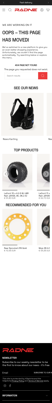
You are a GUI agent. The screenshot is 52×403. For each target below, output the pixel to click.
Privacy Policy (17, 381)
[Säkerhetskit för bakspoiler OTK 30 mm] (17, 172)
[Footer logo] (18, 350)
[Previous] (3, 2)
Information (9, 395)
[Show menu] (4, 10)
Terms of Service (35, 381)
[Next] (48, 2)
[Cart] (48, 10)
